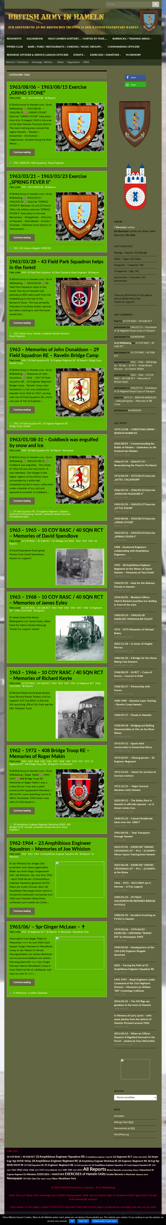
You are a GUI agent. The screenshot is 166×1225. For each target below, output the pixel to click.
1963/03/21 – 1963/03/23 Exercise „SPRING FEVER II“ (48, 179)
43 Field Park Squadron (39, 273)
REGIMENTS (14, 38)
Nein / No (83, 1221)
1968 (85, 608)
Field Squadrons (39, 163)
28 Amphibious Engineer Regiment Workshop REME (39, 824)
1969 (68, 761)
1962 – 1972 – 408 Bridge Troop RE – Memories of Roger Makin (49, 753)
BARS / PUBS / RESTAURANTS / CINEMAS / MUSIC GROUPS (64, 47)
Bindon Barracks (114, 1170)
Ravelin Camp (16, 363)
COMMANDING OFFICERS (124, 47)
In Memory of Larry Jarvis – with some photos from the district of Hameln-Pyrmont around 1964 (132, 1019)
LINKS (86, 62)
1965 (90, 541)
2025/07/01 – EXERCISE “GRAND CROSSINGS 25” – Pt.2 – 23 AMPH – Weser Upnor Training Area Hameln (135, 851)
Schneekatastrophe (19, 517)
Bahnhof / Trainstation (17, 62)
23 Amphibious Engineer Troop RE (98, 1157)
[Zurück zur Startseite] (83, 22)
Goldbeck (64, 511)
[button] (135, 77)
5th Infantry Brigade (30, 248)
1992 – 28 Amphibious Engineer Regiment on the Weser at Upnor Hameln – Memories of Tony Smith (134, 569)
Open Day (35, 1179)
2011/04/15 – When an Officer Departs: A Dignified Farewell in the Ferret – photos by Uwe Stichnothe (134, 1037)
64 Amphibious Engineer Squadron (107, 1165)
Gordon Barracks (114, 1174)
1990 (70, 1170)
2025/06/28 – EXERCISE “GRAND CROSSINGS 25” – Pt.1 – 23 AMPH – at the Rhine (135, 869)
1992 (75, 1170)
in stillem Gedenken (37, 993)
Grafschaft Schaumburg (21, 514)
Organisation (73, 62)
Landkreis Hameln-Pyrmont (55, 333)
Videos (60, 62)
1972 (87, 761)
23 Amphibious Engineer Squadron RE (59, 854)
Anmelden (119, 1116)
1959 (154, 1165)
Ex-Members (66, 764)
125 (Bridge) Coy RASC (62, 541)
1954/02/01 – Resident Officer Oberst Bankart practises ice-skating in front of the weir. (135, 601)
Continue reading (22, 152)
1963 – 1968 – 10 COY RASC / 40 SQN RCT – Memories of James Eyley (56, 600)
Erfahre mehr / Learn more (104, 1221)
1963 (23, 98)
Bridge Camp (95, 360)
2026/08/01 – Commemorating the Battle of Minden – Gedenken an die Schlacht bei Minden (135, 447)
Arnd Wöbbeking (122, 343)
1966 (73, 608)
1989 (64, 1170)
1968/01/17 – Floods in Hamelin (132, 715)
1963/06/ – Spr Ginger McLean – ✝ (47, 927)
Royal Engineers (56, 163)
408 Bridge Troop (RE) (36, 764)
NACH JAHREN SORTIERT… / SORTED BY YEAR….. (77, 38)
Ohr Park (27, 1179)
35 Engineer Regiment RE (63, 360)
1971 (80, 761)
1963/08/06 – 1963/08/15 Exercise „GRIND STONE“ (48, 90)
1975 (60, 1170)
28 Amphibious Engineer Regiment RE (55, 1161)
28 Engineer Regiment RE (132, 1161)
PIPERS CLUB (15, 47)
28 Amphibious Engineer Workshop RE (98, 1161)
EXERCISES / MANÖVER (105, 55)
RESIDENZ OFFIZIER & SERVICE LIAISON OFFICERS (37, 55)
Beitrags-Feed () (124, 1122)
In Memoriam (64, 932)
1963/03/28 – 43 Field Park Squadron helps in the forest (56, 264)
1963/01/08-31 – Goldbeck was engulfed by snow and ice (53, 442)
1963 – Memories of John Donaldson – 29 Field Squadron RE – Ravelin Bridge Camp (54, 352)
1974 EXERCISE (51, 1170)
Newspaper (68, 451)
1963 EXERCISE (36, 98)
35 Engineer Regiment (47, 511)
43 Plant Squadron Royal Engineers (69, 273)
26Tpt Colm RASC (23, 611)
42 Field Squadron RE (82, 1165)
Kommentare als (124, 1128)
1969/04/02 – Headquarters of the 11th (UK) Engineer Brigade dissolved (134, 951)
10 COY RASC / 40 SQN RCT (35, 541)
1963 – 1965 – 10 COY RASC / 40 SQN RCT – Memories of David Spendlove (56, 533)
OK (72, 1221)
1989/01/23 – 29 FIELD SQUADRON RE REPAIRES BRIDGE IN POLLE (134, 901)
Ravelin (26, 426)
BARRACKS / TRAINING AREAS (131, 38)
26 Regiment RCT (85, 683)
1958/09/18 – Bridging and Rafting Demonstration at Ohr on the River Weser (134, 729)
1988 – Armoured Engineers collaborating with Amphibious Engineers (131, 551)
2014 (80, 1170)
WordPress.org (121, 1135)
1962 (23, 761)
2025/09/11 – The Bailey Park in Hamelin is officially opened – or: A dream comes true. (134, 804)
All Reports (50, 98)
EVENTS (78, 55)
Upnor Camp (46, 1179)
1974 (41, 1170)
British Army (26, 333)
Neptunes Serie (142, 1174)
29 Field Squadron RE (38, 360)
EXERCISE (25, 163)
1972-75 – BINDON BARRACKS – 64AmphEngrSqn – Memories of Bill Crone (135, 401)
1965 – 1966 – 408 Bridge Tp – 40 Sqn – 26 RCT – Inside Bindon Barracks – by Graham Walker (135, 365)
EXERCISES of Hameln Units (85, 1174)
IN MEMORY (133, 55)
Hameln (37, 333)
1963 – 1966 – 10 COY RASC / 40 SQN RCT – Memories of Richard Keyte (56, 675)
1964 (84, 541)
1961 (9, 1170)
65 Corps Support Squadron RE (137, 1165)
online (124, 227)
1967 (79, 608)
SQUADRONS (35, 38)
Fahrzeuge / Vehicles (42, 62)
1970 (74, 761)
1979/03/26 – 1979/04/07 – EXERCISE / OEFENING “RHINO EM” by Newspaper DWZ (133, 933)
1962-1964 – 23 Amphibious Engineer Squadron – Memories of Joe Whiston (50, 846)
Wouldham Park (81, 932)
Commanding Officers (130, 1170)
